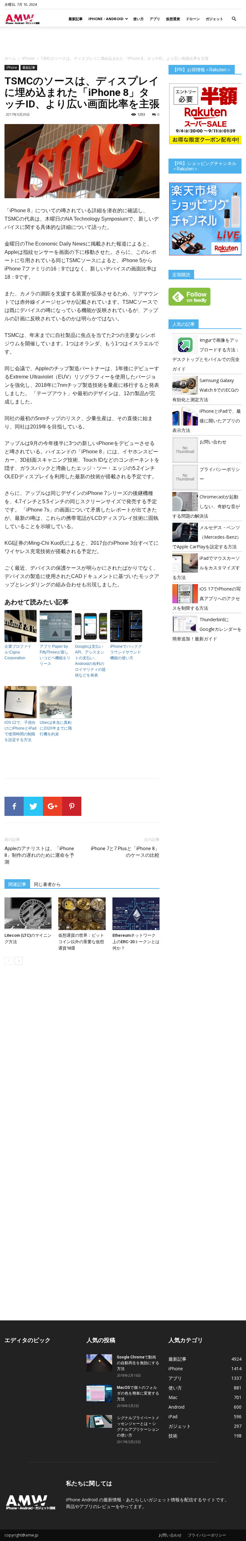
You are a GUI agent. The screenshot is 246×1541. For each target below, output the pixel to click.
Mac (172, 1397)
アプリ (155, 18)
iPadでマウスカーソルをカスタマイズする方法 (206, 567)
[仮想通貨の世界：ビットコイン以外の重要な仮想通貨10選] (81, 913)
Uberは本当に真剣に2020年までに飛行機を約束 (56, 728)
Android (176, 1407)
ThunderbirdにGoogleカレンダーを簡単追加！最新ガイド (207, 629)
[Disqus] (82, 1060)
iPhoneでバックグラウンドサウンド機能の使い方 (126, 652)
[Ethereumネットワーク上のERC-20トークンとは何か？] (136, 913)
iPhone (28, 58)
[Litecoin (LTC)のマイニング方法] (28, 913)
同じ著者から (47, 884)
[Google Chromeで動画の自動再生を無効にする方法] (99, 1363)
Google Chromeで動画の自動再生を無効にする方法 (138, 1363)
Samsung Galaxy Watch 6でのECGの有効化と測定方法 (205, 390)
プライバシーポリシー (207, 1535)
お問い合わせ (213, 442)
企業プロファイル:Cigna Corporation (17, 652)
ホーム (10, 58)
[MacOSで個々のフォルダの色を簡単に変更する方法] (99, 1393)
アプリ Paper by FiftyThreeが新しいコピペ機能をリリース (55, 655)
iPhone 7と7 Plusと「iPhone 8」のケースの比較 (125, 852)
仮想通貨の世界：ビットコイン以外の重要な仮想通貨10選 (81, 941)
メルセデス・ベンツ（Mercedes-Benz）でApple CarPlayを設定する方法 (206, 537)
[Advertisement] (123, 40)
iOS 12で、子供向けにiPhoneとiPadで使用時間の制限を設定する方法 (20, 731)
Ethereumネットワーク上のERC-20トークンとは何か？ (136, 941)
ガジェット (214, 18)
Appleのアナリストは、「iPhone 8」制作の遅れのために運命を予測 (39, 855)
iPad (172, 1416)
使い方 (138, 18)
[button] (234, 19)
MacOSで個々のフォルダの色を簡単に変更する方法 (138, 1393)
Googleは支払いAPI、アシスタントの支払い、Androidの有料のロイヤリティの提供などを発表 (90, 660)
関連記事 (17, 884)
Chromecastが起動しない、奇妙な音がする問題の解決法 (206, 506)
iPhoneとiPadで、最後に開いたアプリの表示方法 (206, 420)
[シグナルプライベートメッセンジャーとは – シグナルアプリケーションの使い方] (99, 1421)
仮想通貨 (173, 18)
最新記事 (76, 18)
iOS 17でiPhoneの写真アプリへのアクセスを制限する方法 (206, 598)
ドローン (193, 18)
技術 (172, 1436)
